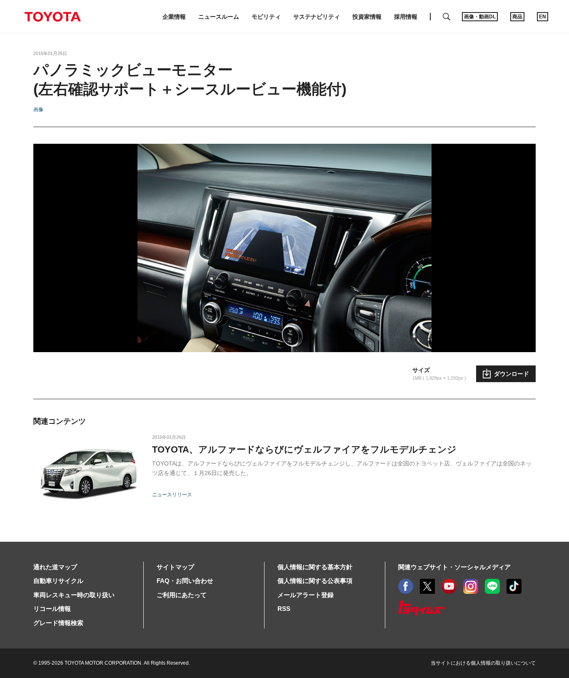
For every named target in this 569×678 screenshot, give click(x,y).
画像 (38, 110)
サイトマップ (175, 566)
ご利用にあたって (182, 594)
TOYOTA (52, 17)
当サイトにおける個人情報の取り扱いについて (483, 663)
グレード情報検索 (58, 622)
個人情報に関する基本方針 (314, 566)
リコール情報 (52, 608)
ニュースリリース (172, 495)
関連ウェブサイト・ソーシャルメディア (454, 566)
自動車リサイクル (58, 580)
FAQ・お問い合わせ (185, 580)
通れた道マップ (55, 566)
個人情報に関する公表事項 (314, 580)
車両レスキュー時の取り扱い (74, 594)
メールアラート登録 (305, 594)
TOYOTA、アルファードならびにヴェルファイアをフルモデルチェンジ (304, 449)
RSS (283, 608)
